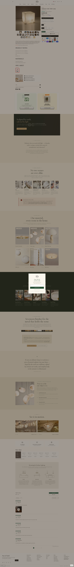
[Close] (44, 274)
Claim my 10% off (37, 287)
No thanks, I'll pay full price (37, 289)
